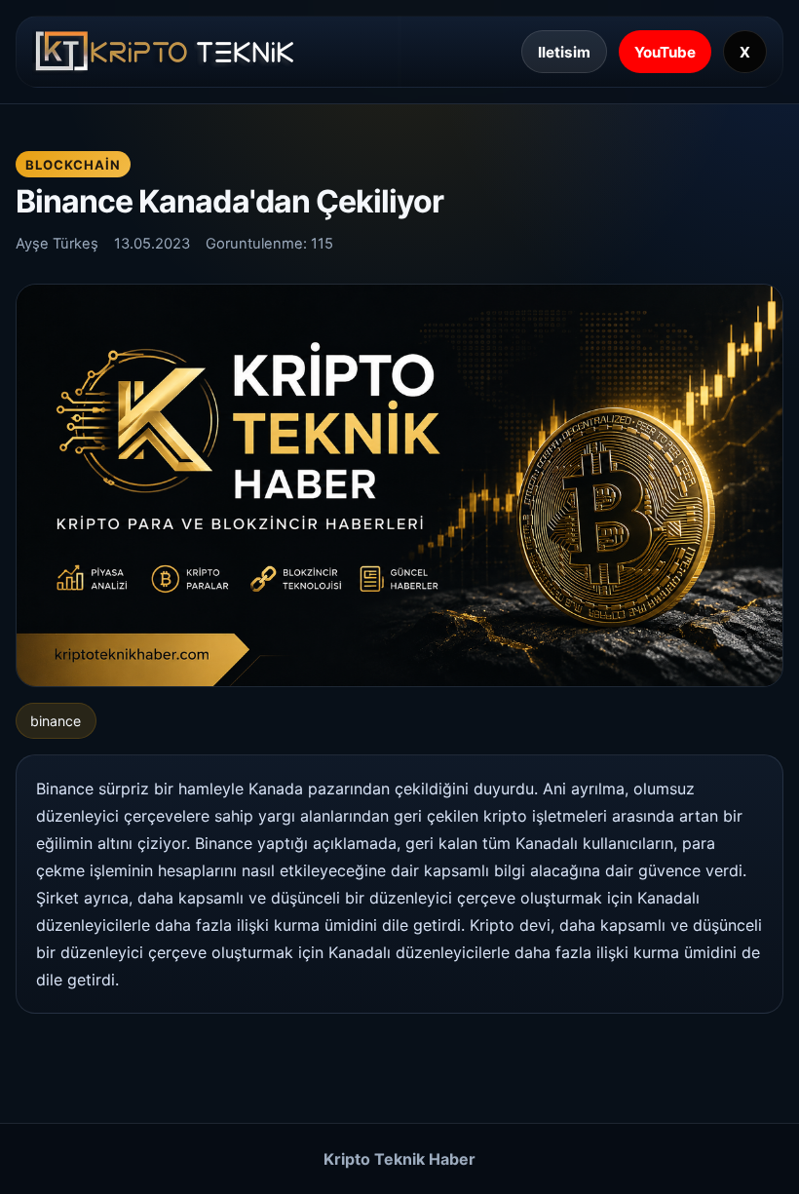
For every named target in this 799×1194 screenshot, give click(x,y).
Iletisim (564, 52)
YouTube (665, 52)
